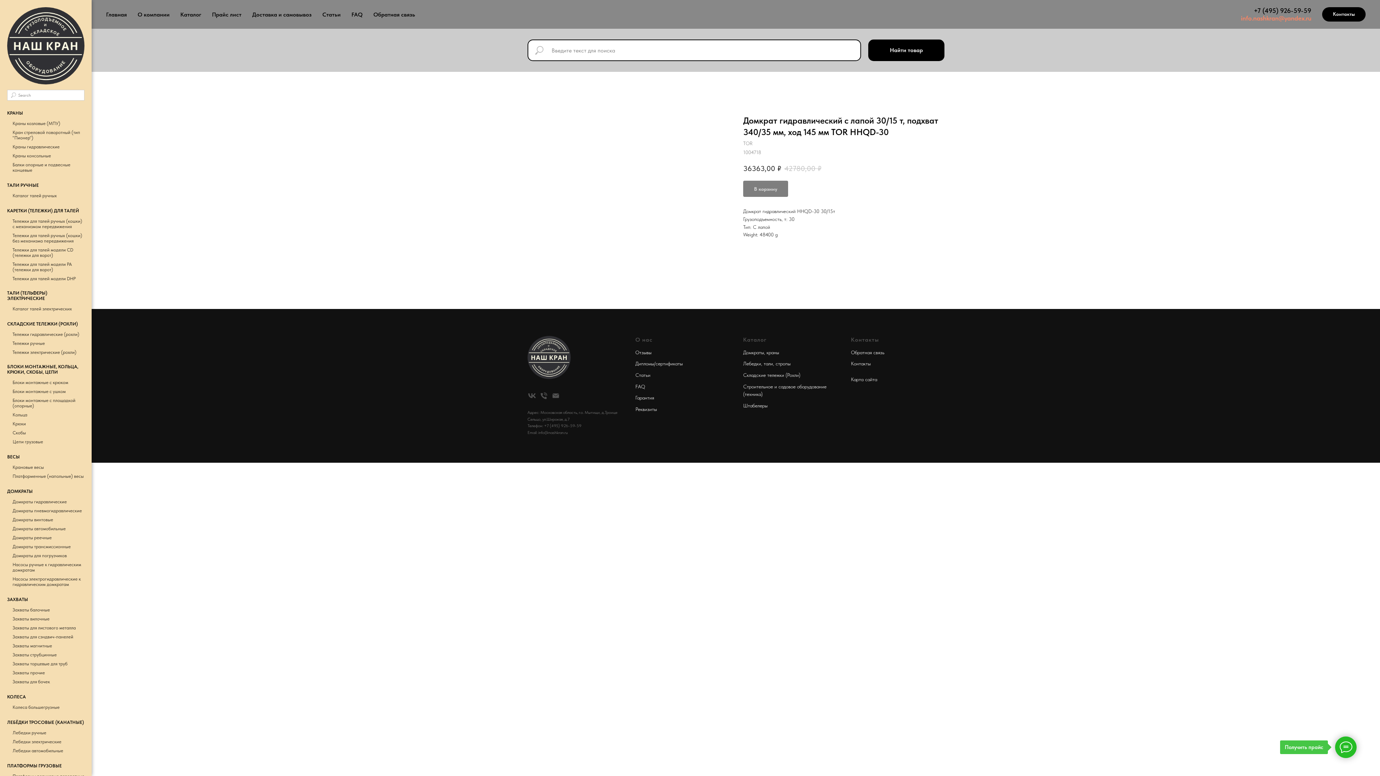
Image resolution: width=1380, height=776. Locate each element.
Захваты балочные (31, 610)
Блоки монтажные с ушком (39, 391)
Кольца (20, 414)
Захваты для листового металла (44, 627)
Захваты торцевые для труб (40, 663)
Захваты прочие (29, 672)
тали (768, 363)
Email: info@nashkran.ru (548, 432)
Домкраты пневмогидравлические (47, 510)
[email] (555, 395)
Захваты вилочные (31, 619)
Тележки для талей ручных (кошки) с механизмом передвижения (47, 223)
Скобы (19, 432)
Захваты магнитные (32, 645)
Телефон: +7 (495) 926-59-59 (554, 425)
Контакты (861, 363)
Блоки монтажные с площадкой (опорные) (44, 403)
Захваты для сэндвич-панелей (43, 636)
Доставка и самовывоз (282, 14)
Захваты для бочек (31, 681)
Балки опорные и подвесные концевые (41, 167)
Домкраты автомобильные (39, 528)
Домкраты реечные (32, 537)
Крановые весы (28, 467)
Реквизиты (646, 409)
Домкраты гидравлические (40, 501)
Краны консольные (32, 155)
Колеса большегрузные (36, 707)
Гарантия (644, 398)
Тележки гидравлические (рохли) (46, 334)
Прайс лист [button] (227, 14)
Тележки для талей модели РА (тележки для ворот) (42, 267)
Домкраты (753, 352)
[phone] (543, 395)
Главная (116, 14)
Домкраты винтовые (33, 519)
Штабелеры (755, 405)
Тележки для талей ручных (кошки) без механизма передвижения (47, 238)
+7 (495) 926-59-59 (1282, 10)
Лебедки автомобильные (38, 750)
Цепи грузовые (28, 441)
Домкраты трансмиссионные (42, 546)
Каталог (190, 14)
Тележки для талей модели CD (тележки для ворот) (43, 252)
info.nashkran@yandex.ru (1276, 18)
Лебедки (752, 363)
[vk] (532, 395)
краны (773, 352)
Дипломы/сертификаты (659, 363)
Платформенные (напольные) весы (48, 476)
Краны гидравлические (36, 146)
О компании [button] (154, 14)
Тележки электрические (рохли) (45, 352)
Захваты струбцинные (35, 654)
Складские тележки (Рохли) (771, 375)
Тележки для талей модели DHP (44, 278)
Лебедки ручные (29, 732)
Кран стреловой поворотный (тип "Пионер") (46, 135)
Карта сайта (864, 379)
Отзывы (643, 352)
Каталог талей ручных (35, 195)
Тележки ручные (29, 343)
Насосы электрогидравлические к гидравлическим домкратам (47, 581)
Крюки (19, 423)
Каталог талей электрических (42, 308)
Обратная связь (394, 14)
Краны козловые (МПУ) (36, 123)
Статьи (331, 14)
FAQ (357, 14)
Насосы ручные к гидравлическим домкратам (47, 567)
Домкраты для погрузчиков (40, 555)
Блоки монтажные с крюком (40, 382)
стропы (783, 363)
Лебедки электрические (37, 741)
